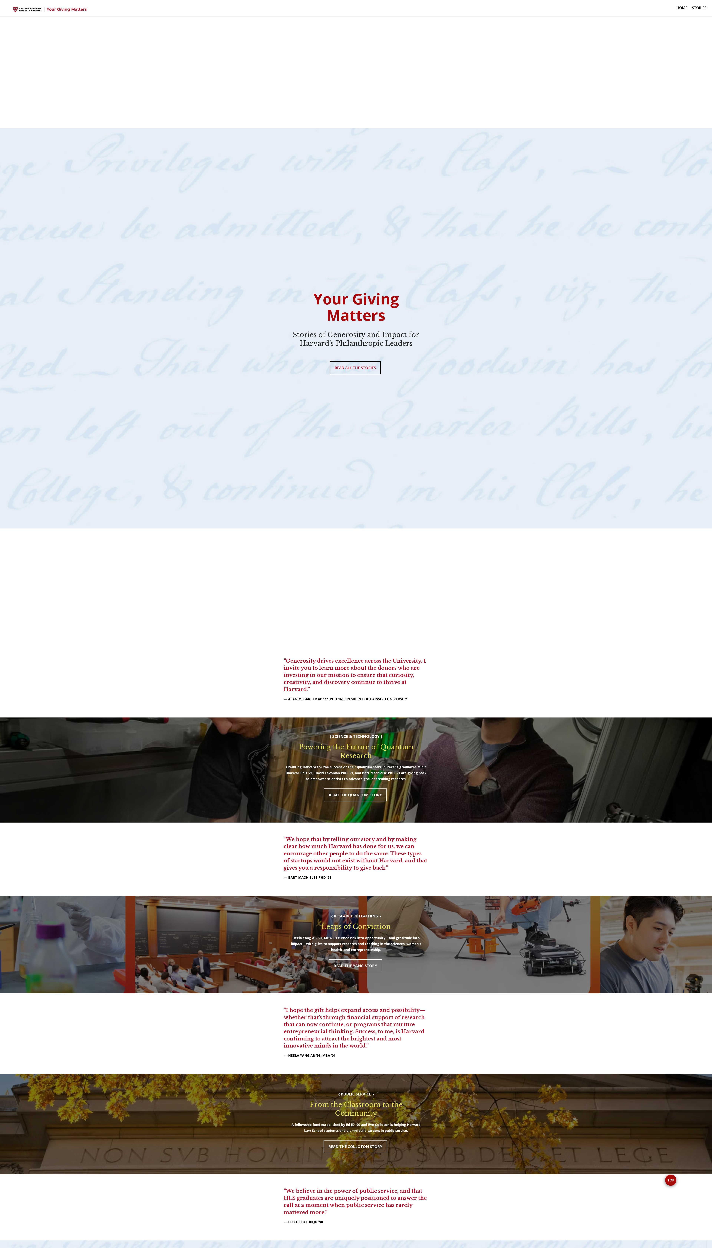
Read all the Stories (355, 367)
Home (681, 7)
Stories (699, 7)
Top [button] (670, 1180)
